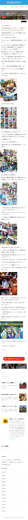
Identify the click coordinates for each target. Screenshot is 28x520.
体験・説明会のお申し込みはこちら (13, 359)
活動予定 (17, 6)
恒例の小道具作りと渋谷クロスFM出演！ (10, 394)
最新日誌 (4, 462)
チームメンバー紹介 (7, 459)
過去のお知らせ (6, 464)
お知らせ (20, 462)
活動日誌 (21, 6)
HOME (6, 6)
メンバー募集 (11, 6)
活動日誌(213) (3, 349)
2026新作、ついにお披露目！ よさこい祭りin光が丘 (13, 382)
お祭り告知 (17, 459)
